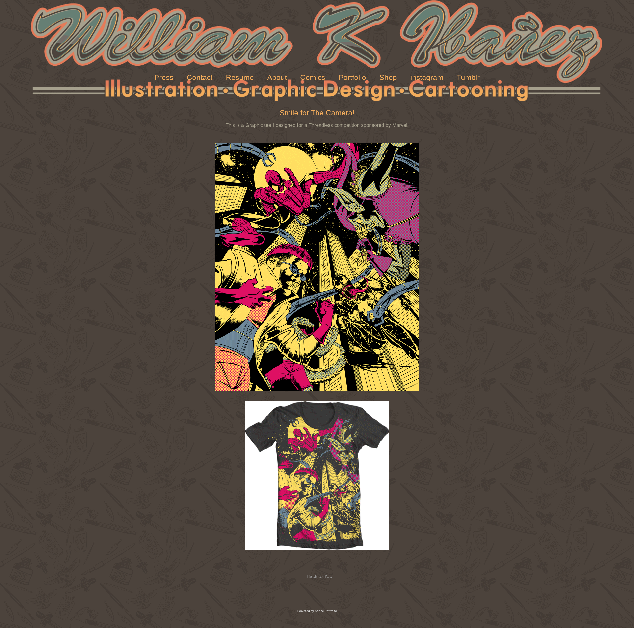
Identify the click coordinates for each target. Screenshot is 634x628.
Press (163, 77)
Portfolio (352, 77)
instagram (426, 77)
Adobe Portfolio (326, 611)
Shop (388, 77)
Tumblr (468, 77)
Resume (240, 77)
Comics (312, 77)
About (277, 77)
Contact (199, 77)
